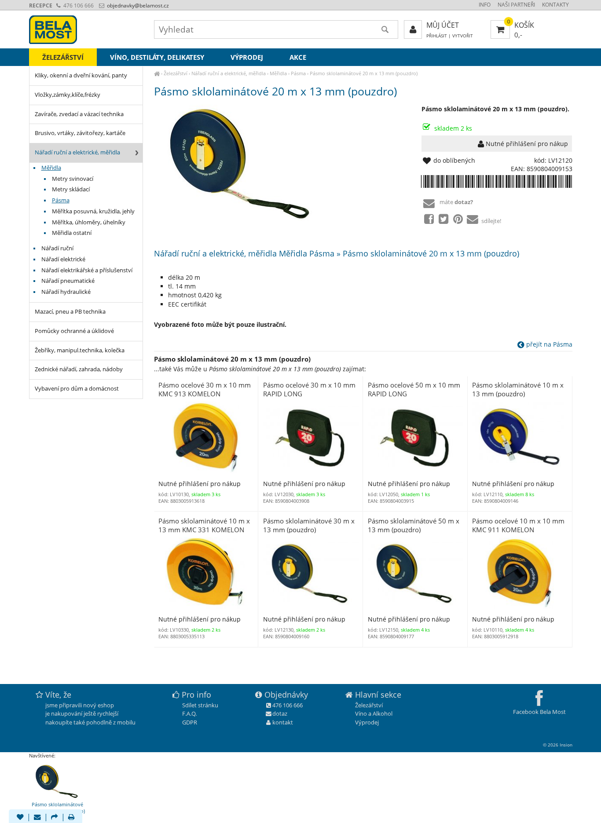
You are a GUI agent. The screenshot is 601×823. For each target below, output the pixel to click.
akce (298, 57)
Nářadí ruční (57, 248)
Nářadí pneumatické (68, 281)
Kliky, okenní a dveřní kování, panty (81, 75)
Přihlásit (436, 36)
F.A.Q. (189, 713)
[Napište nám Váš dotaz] (37, 817)
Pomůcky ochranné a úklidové (74, 331)
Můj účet (442, 25)
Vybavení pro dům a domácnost (77, 388)
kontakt (282, 722)
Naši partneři (516, 4)
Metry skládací (71, 189)
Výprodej (247, 57)
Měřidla (278, 73)
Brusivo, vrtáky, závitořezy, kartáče (80, 133)
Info (485, 4)
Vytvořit (462, 36)
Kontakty (555, 4)
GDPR (189, 722)
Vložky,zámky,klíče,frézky (67, 95)
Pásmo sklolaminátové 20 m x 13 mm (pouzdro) (364, 73)
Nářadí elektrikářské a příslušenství (86, 270)
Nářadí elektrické (63, 259)
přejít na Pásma (548, 344)
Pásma (298, 73)
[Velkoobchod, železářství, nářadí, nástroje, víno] (157, 73)
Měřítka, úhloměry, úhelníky (88, 222)
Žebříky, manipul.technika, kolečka (80, 350)
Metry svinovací (72, 179)
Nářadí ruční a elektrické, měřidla (228, 73)
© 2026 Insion (557, 745)
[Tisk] (71, 817)
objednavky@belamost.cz (137, 5)
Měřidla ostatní (72, 233)
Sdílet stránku (200, 705)
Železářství (175, 73)
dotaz (279, 713)
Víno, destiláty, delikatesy (157, 57)
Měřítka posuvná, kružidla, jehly (93, 211)
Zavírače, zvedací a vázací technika (79, 114)
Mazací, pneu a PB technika (70, 311)
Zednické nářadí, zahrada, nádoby (79, 369)
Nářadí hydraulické (66, 292)
